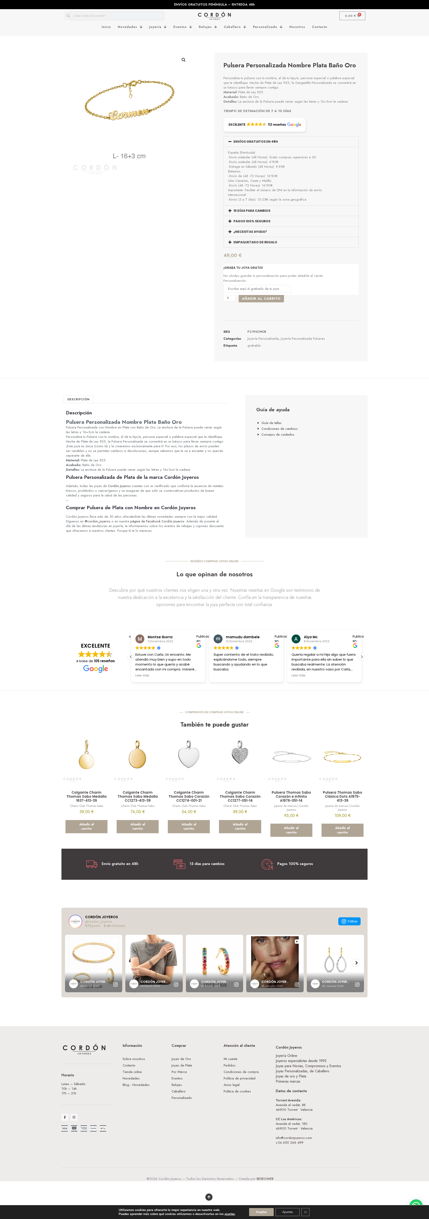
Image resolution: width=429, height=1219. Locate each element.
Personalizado (265, 27)
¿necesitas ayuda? (250, 231)
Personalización (234, 280)
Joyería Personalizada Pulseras (303, 338)
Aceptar (261, 1212)
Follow (352, 921)
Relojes (205, 27)
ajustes (230, 1214)
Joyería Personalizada (263, 338)
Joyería (155, 27)
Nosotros (297, 27)
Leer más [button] (231, 676)
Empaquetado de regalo (255, 242)
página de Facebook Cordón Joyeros (157, 521)
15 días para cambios (251, 210)
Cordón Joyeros (119, 485)
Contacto (319, 27)
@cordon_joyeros (97, 521)
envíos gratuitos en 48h (255, 141)
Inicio (106, 27)
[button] (184, 60)
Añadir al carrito (261, 298)
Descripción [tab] (78, 399)
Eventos (180, 27)
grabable (254, 345)
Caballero (232, 27)
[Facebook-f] (64, 1117)
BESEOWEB (265, 1178)
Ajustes (287, 1212)
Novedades (127, 27)
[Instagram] (74, 1117)
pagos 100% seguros (251, 221)
